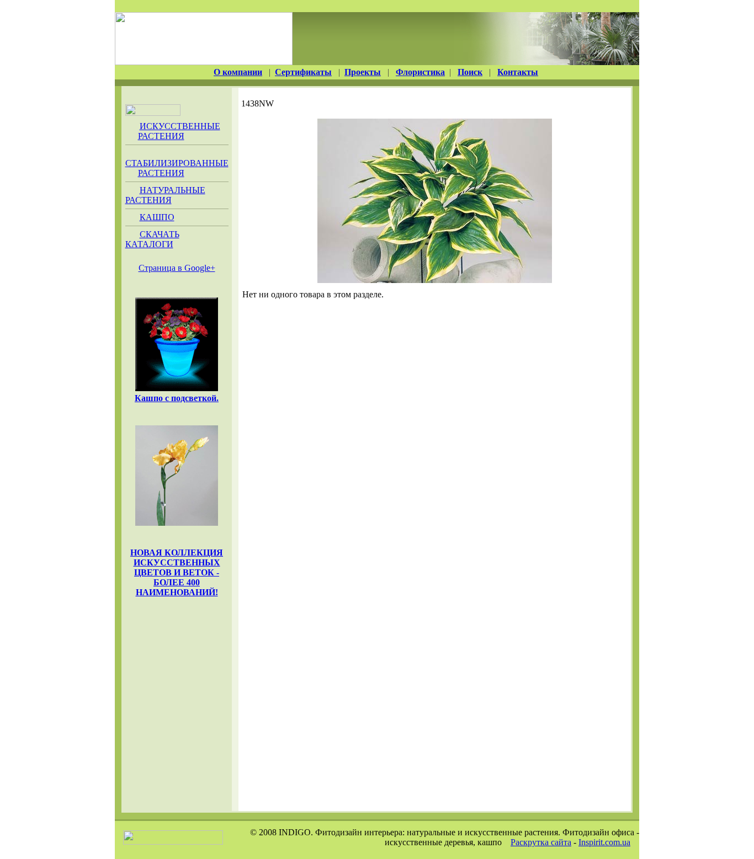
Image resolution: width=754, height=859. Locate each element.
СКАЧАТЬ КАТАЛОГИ (152, 239)
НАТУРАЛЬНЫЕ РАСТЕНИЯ (165, 195)
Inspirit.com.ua (604, 842)
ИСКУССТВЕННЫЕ (179, 131)
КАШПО (157, 217)
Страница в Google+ (177, 268)
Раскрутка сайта (541, 842)
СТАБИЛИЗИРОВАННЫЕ (177, 168)
